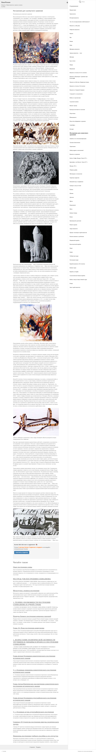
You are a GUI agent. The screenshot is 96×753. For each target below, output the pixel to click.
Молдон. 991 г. (73, 166)
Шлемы (71, 193)
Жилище (72, 57)
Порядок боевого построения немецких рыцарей (32, 616)
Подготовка (72, 113)
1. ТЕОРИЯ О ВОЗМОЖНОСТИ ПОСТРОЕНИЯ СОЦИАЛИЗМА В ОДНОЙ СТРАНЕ (31, 603)
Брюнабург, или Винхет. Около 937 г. (79, 162)
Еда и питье (72, 61)
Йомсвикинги (73, 117)
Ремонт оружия (73, 224)
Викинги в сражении (75, 154)
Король (71, 33)
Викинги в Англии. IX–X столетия (78, 72)
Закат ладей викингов (75, 287)
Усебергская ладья (74, 256)
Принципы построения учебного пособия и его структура (35, 736)
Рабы (71, 45)
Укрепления (72, 146)
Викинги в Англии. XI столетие (77, 86)
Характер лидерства (74, 177)
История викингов (74, 18)
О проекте (32, 747)
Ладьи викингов (74, 228)
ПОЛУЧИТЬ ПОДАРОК (22, 552)
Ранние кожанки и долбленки (77, 236)
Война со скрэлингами (75, 97)
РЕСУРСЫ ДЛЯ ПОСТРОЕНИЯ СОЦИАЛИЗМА (32, 579)
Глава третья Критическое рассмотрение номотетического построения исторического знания (36, 685)
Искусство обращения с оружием (78, 121)
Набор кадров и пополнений (76, 150)
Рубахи (71, 189)
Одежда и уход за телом (75, 185)
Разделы (38, 747)
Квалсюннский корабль (75, 244)
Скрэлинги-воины (74, 101)
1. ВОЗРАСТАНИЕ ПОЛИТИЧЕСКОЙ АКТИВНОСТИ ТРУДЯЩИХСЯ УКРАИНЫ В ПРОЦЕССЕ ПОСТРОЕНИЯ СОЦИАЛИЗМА (35, 642)
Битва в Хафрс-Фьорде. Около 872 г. (78, 158)
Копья (71, 217)
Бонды (71, 41)
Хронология (73, 14)
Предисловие (73, 10)
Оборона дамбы (73, 170)
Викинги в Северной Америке (77, 90)
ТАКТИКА (72, 125)
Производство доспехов (75, 220)
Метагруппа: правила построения (26, 590)
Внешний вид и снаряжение (76, 181)
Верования (72, 68)
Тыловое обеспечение (75, 142)
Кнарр (71, 283)
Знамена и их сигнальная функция (78, 138)
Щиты (71, 201)
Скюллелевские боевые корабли (77, 275)
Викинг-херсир (73, 105)
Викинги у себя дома (75, 25)
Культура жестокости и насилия (77, 109)
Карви (71, 252)
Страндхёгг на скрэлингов (76, 94)
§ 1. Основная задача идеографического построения (33, 712)
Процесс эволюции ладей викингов (78, 232)
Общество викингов (74, 29)
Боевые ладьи (73, 267)
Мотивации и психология (76, 174)
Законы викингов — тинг (76, 53)
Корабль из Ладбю (74, 271)
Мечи (71, 209)
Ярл (71, 37)
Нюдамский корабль (74, 240)
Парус (71, 248)
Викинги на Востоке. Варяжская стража (79, 82)
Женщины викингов (74, 49)
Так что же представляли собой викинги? (80, 21)
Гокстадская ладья (74, 260)
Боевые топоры (73, 213)
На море (72, 129)
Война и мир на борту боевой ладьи (78, 279)
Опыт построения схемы (22, 567)
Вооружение (73, 205)
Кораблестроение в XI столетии (77, 264)
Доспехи (72, 197)
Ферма (71, 64)
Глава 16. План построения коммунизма (28, 628)
